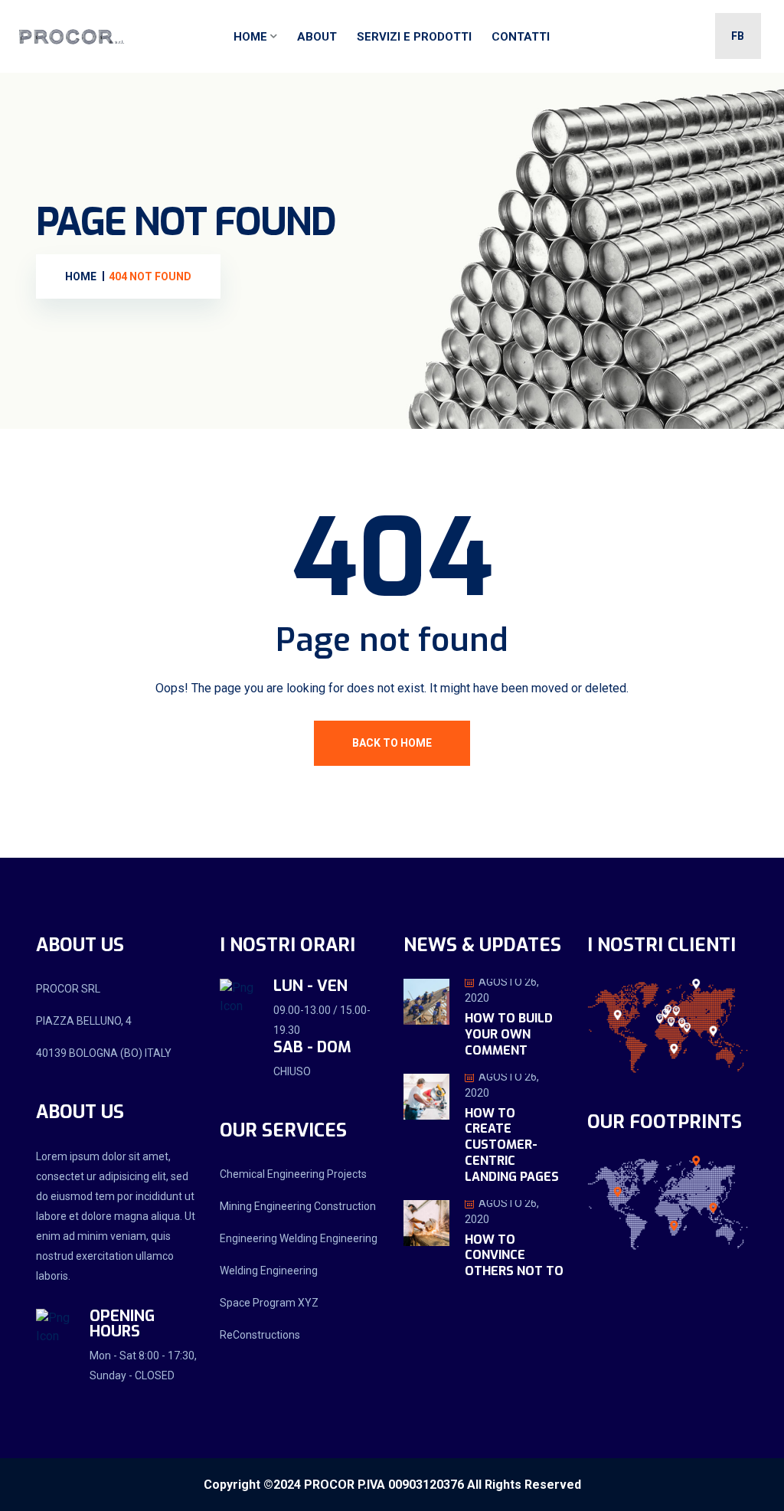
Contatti (521, 37)
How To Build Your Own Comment (509, 1034)
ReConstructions (260, 1335)
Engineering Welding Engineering (298, 1238)
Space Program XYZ (269, 1303)
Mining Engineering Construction (298, 1206)
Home (250, 37)
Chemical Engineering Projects (293, 1174)
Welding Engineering (269, 1270)
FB (737, 36)
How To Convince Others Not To (514, 1255)
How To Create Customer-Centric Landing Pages (512, 1145)
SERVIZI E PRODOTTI (414, 37)
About (317, 37)
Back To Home (392, 743)
